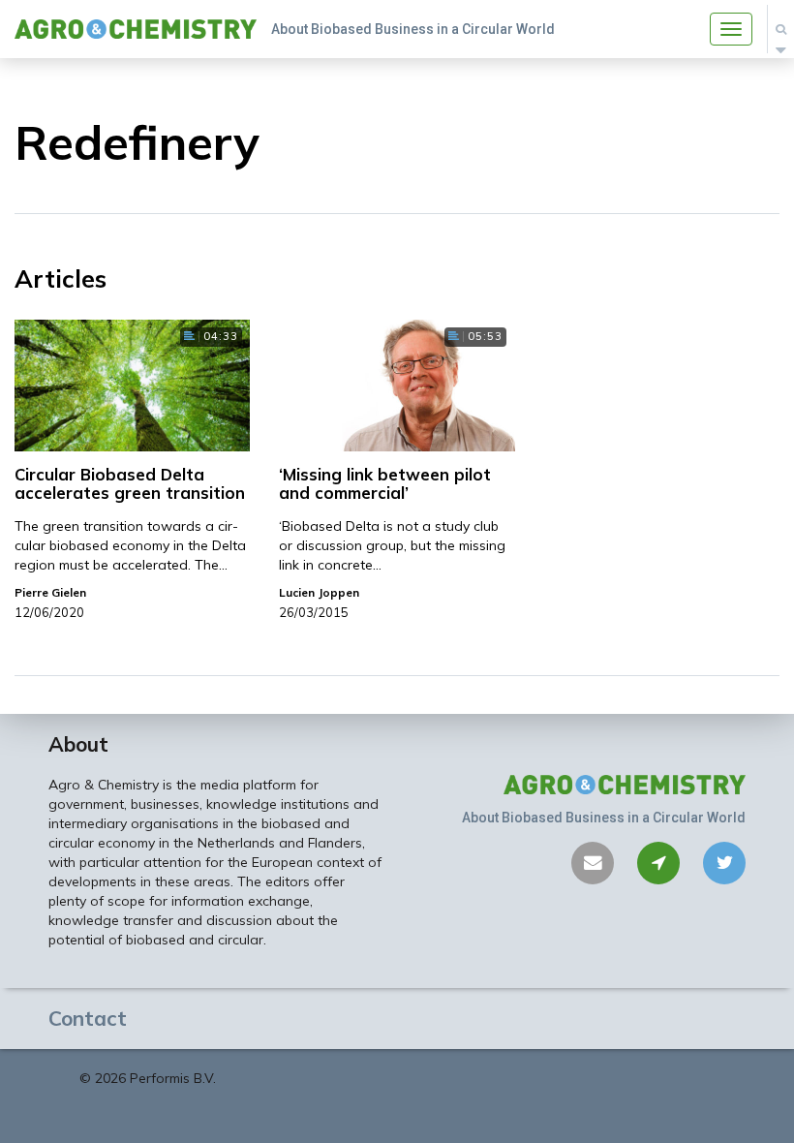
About (78, 744)
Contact (87, 1018)
